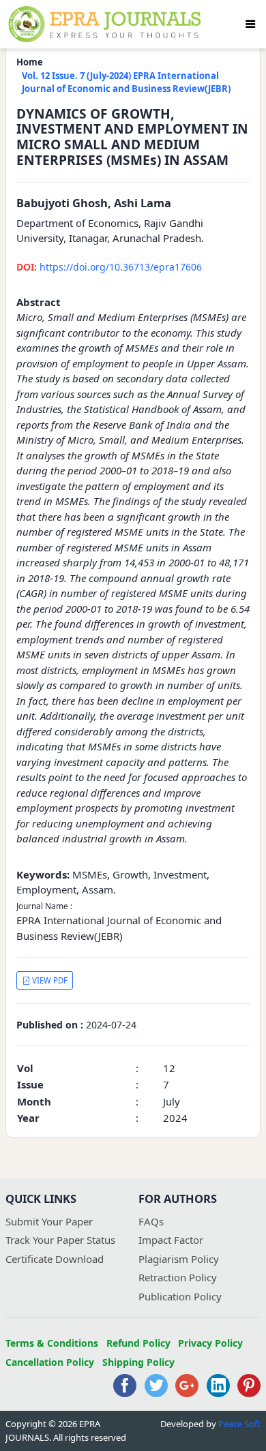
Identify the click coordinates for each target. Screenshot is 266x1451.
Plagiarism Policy (178, 1259)
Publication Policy (180, 1296)
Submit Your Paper (49, 1221)
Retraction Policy (177, 1277)
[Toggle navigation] (250, 23)
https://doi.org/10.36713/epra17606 (109, 266)
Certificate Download (54, 1259)
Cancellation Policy (49, 1362)
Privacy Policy (210, 1343)
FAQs (151, 1221)
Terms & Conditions (51, 1343)
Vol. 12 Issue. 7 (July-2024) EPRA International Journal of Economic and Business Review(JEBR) (126, 82)
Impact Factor (170, 1240)
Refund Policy (138, 1343)
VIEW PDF (49, 980)
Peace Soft (239, 1424)
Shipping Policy (138, 1362)
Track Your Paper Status (60, 1240)
